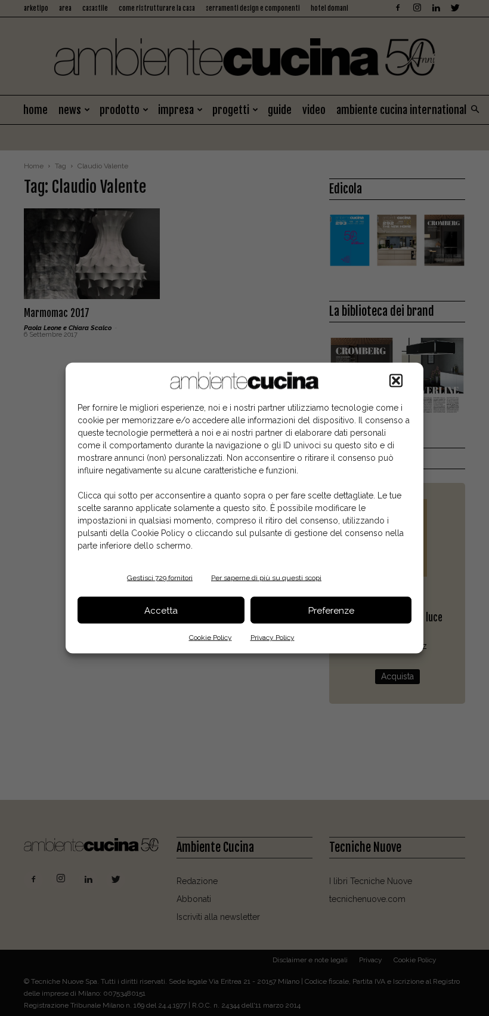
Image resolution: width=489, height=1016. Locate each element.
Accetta (161, 610)
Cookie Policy (210, 637)
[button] (396, 381)
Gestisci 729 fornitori (160, 578)
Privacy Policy (272, 637)
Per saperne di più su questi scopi (266, 578)
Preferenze (331, 610)
